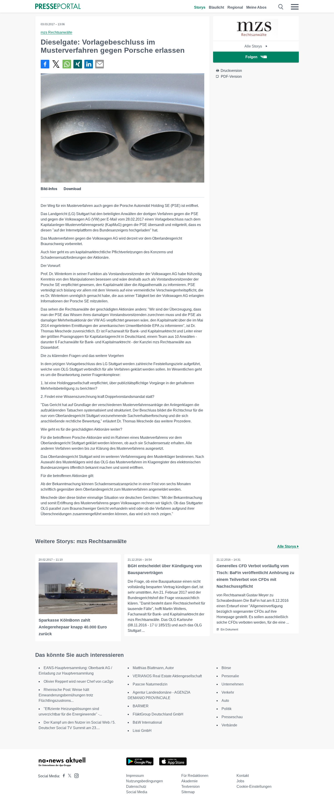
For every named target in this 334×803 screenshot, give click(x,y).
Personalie (230, 676)
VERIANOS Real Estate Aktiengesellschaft (167, 676)
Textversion (190, 786)
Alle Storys (253, 46)
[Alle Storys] (256, 37)
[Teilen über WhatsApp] (66, 64)
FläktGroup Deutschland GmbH (158, 714)
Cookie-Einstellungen (254, 786)
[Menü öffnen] (295, 7)
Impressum (135, 776)
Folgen (251, 57)
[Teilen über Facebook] (45, 64)
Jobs (240, 781)
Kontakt (243, 776)
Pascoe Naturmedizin (150, 684)
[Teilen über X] (56, 64)
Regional (235, 7)
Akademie (189, 781)
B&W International (147, 722)
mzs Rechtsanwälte (56, 32)
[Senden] (99, 64)
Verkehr (228, 692)
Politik (227, 709)
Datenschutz (136, 786)
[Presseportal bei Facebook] (62, 776)
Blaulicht (216, 7)
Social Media (136, 792)
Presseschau (232, 717)
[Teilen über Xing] (77, 64)
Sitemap (188, 792)
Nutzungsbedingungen (144, 781)
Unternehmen (233, 684)
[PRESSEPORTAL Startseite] (58, 7)
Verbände (229, 725)
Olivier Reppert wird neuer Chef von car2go (78, 681)
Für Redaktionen (194, 776)
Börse (226, 668)
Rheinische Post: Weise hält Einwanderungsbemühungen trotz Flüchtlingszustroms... (66, 695)
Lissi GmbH (142, 731)
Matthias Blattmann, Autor (153, 668)
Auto (225, 701)
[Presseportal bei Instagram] (75, 775)
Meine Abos (256, 7)
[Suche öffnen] (281, 7)
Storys (199, 7)
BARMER (141, 706)
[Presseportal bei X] (68, 776)
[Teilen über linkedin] (88, 64)
